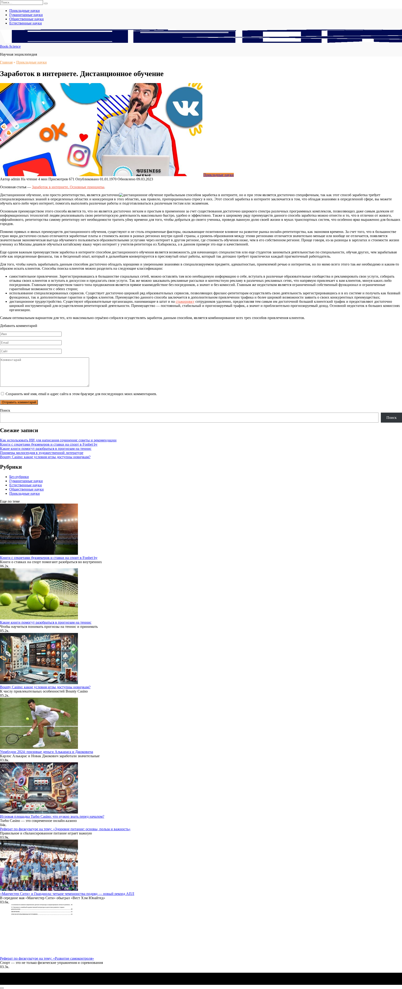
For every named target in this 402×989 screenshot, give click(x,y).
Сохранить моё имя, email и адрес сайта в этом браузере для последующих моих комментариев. (81, 394)
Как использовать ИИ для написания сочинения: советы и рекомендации (58, 440)
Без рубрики (19, 477)
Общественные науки (26, 19)
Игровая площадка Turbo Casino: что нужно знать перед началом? (52, 816)
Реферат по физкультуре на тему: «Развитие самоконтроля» (47, 958)
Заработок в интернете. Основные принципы (68, 187)
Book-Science (10, 46)
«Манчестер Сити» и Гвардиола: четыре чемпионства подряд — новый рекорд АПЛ (67, 894)
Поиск (5, 410)
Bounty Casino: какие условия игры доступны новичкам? (45, 457)
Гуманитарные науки (26, 15)
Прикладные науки (24, 11)
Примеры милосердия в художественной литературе (41, 453)
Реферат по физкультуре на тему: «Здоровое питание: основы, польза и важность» (65, 829)
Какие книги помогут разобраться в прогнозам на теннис (45, 449)
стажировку (185, 301)
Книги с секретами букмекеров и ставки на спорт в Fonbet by (48, 444)
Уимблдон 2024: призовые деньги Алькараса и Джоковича (46, 752)
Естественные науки (25, 23)
